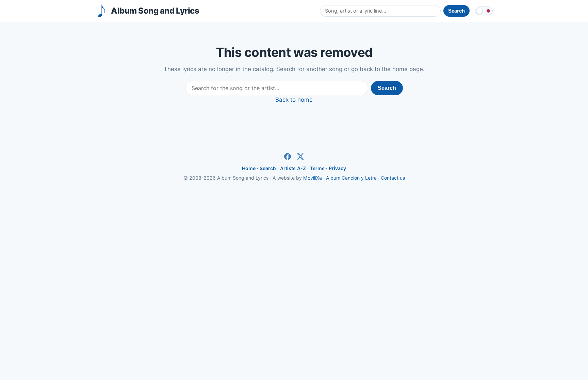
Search (387, 88)
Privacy (337, 168)
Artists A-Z (293, 168)
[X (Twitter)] (300, 156)
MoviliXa (312, 178)
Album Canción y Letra (351, 178)
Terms (317, 168)
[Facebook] (287, 156)
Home (249, 168)
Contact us (393, 178)
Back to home (294, 99)
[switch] (484, 10)
